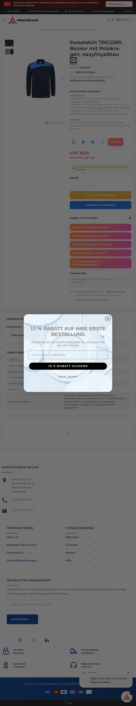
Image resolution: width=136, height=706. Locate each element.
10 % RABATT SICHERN (68, 366)
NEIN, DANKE (68, 376)
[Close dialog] (107, 318)
